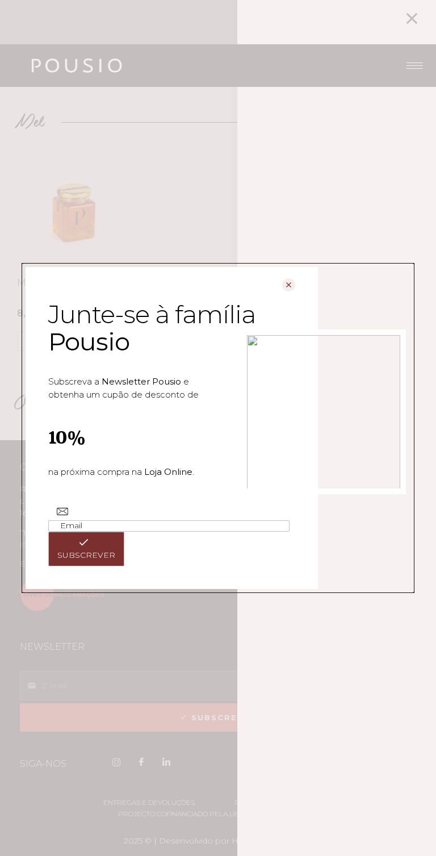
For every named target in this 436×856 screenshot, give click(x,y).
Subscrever (86, 555)
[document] (218, 428)
